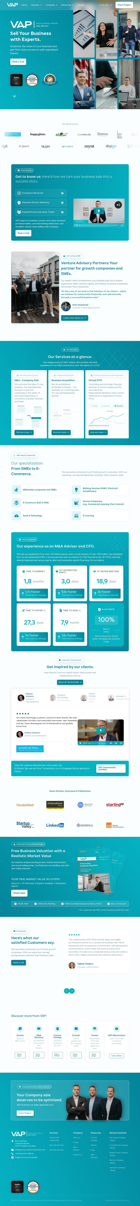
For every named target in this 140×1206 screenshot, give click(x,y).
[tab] (27, 698)
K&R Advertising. (75, 1200)
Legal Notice (110, 1200)
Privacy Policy (123, 1200)
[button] (66, 991)
